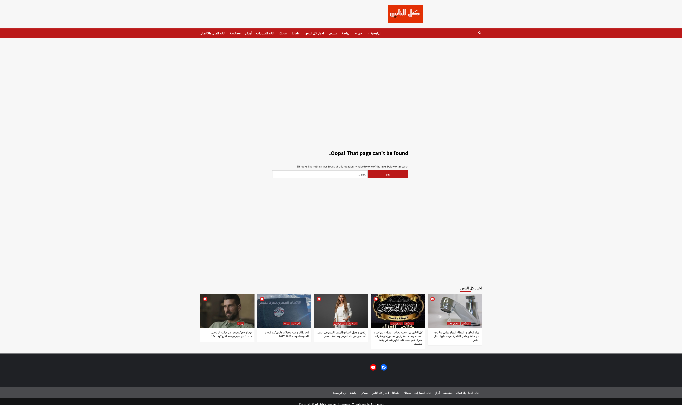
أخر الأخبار (296, 323)
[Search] (479, 33)
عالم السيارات (265, 33)
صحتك (283, 33)
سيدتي (332, 33)
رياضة (345, 33)
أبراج (248, 33)
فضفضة (235, 33)
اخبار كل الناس (314, 33)
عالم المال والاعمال (213, 33)
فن (360, 33)
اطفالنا (296, 33)
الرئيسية (375, 33)
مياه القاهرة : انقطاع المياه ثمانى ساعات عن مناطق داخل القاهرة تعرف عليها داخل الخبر (456, 336)
